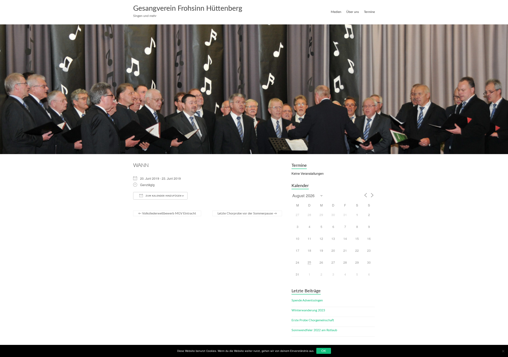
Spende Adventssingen (307, 300)
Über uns (352, 12)
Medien (336, 12)
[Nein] (503, 351)
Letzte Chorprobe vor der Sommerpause (247, 213)
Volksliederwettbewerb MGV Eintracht (167, 213)
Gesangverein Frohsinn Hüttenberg (187, 8)
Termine (369, 12)
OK (323, 350)
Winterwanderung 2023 (308, 310)
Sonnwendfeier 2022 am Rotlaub (314, 330)
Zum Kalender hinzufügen (163, 196)
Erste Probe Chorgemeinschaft (313, 320)
